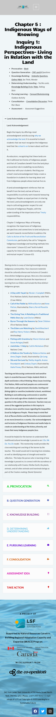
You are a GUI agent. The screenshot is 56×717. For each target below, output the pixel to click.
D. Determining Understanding (18, 530)
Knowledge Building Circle (22, 87)
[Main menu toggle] (36, 7)
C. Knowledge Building (23, 514)
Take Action (15, 587)
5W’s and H (37, 72)
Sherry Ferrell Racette (38, 307)
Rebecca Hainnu (39, 353)
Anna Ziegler (15, 356)
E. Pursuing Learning (21, 545)
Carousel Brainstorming (39, 94)
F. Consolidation (18, 559)
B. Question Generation (23, 500)
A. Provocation (19, 486)
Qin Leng (43, 356)
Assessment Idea (18, 573)
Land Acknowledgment (17, 119)
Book (26, 68)
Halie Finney (15, 367)
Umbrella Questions (40, 76)
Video (35, 87)
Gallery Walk (16, 79)
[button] (28, 118)
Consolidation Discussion (36, 101)
